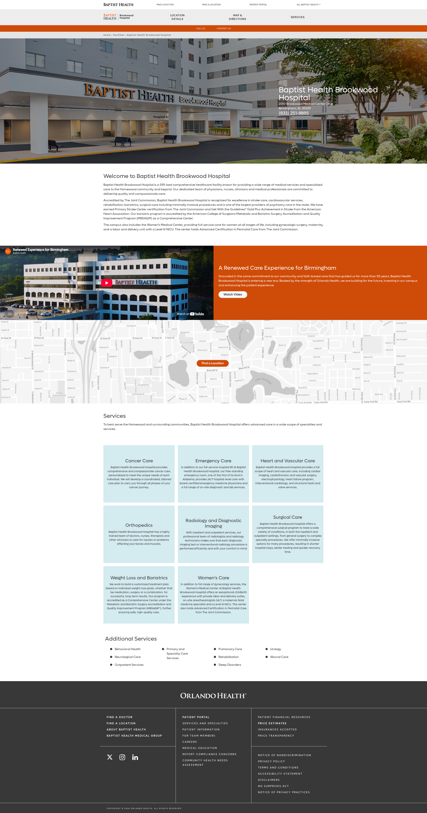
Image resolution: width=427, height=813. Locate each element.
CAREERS (189, 742)
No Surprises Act (273, 786)
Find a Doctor (165, 4)
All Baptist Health (307, 4)
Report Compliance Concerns (209, 754)
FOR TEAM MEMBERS (199, 735)
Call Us (200, 28)
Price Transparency (276, 735)
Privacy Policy (271, 761)
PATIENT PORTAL (258, 4)
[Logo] (118, 4)
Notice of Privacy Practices (284, 792)
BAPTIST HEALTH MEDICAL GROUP (134, 735)
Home (106, 35)
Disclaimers (269, 780)
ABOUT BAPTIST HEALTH (126, 729)
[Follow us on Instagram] (122, 757)
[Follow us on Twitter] (110, 756)
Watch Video (233, 294)
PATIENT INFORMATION (201, 729)
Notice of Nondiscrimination (284, 755)
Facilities (118, 35)
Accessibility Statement (280, 773)
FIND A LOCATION (211, 4)
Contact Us (224, 28)
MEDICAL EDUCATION (199, 748)
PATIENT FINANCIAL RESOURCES (284, 717)
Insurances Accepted (277, 729)
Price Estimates (272, 723)
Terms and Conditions (278, 767)
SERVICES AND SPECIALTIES (205, 723)
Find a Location (213, 363)
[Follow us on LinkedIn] (135, 757)
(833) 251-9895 (294, 113)
